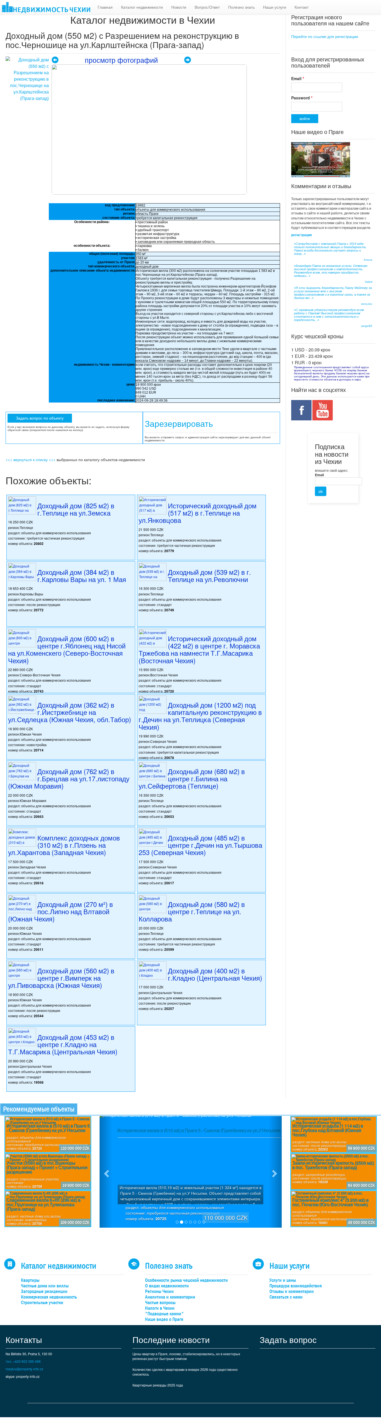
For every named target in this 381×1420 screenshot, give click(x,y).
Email (297, 78)
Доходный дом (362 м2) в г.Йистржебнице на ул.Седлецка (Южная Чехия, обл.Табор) (69, 712)
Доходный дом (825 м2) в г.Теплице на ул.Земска (75, 509)
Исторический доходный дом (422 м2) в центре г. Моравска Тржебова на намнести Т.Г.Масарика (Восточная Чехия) (199, 649)
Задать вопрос (288, 1339)
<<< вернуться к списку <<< (31, 459)
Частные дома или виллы (45, 1286)
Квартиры (30, 1280)
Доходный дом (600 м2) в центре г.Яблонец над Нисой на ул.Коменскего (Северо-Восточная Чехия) (67, 649)
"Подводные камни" (164, 1313)
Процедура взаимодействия (295, 1286)
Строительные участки (42, 1302)
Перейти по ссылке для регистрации (324, 36)
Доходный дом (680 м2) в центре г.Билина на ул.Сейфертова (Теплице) (192, 778)
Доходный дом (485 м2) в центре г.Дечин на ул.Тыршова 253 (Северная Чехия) (200, 845)
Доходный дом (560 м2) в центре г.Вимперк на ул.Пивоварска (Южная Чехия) (61, 978)
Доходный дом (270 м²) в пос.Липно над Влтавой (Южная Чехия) (60, 911)
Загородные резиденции (44, 1291)
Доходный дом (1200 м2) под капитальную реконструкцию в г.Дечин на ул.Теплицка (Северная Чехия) (200, 716)
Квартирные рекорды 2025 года (157, 1385)
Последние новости (171, 1339)
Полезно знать (241, 7)
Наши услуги (274, 7)
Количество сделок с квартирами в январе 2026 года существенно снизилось (185, 1371)
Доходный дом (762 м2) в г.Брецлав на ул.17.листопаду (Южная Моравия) (68, 778)
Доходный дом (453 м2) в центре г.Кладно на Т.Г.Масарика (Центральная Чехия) (62, 1044)
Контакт (301, 7)
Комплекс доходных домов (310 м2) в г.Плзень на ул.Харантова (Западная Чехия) (64, 845)
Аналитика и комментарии (170, 1297)
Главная (105, 7)
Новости (178, 7)
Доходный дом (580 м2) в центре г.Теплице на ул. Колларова (192, 911)
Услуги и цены (282, 1280)
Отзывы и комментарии (291, 1291)
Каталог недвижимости (142, 7)
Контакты (24, 1339)
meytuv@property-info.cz (24, 1368)
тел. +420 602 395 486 (23, 1361)
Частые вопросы (160, 1302)
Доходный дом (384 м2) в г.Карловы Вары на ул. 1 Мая (81, 575)
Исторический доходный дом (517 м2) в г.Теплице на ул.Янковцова (198, 513)
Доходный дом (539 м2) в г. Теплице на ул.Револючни (209, 575)
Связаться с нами (286, 1297)
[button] (106, 1172)
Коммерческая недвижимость (49, 1297)
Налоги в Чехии (160, 1308)
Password (301, 97)
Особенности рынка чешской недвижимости (186, 1280)
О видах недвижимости (167, 1286)
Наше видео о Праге (164, 1319)
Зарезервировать (179, 423)
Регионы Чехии (159, 1291)
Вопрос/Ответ (207, 7)
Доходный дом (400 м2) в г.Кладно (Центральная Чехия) (215, 974)
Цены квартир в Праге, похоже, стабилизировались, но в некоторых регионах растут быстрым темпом (186, 1356)
